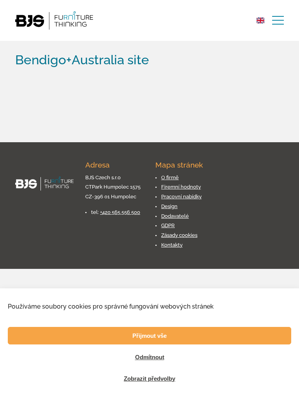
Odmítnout (149, 357)
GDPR (168, 225)
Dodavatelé (175, 216)
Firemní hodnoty (181, 187)
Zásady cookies (179, 235)
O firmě (170, 177)
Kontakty (172, 245)
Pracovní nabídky (181, 197)
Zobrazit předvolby (149, 378)
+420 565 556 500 (120, 212)
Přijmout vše (149, 335)
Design (169, 206)
